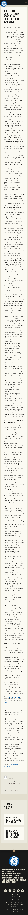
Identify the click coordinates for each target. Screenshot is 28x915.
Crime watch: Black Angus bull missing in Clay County (14, 834)
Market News (15, 790)
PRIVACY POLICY (18, 909)
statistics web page (14, 696)
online (5, 702)
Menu (25, 2)
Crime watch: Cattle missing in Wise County (13, 820)
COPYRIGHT (8, 909)
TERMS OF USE (14, 911)
